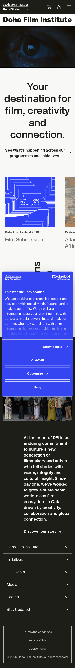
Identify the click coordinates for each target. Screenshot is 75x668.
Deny (37, 387)
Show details (52, 346)
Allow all (37, 360)
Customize (35, 373)
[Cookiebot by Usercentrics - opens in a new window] (53, 277)
